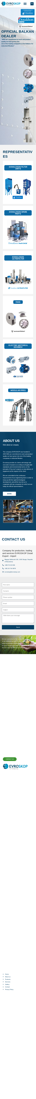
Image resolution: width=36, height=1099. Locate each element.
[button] (25, 3)
